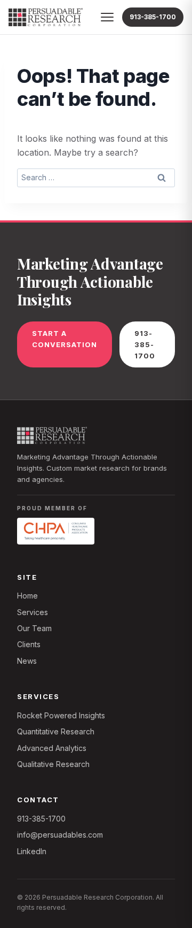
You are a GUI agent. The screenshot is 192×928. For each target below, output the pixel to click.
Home (27, 595)
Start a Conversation (64, 339)
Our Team (34, 628)
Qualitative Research (53, 764)
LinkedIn (31, 851)
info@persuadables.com (60, 834)
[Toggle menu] (107, 17)
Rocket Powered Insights (61, 715)
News (27, 660)
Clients (29, 644)
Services (32, 612)
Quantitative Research (55, 731)
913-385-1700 (153, 17)
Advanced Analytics (51, 748)
